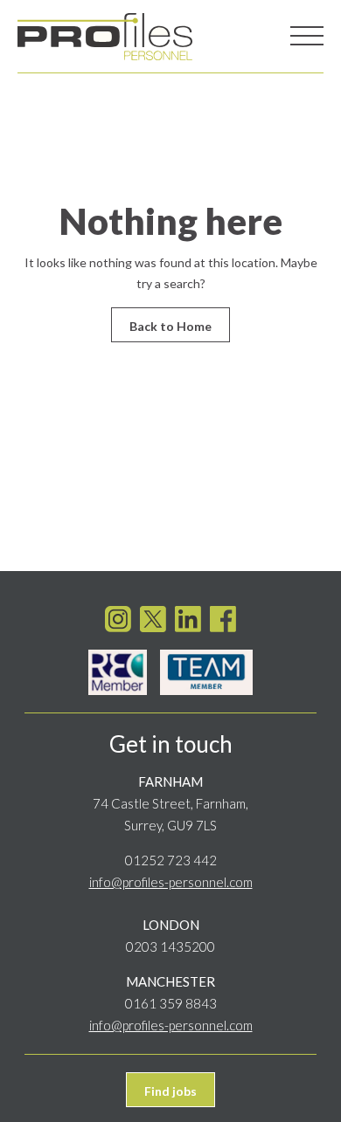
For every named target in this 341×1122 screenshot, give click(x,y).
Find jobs (170, 1091)
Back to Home (170, 326)
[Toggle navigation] (307, 36)
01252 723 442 (171, 860)
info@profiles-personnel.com (171, 882)
